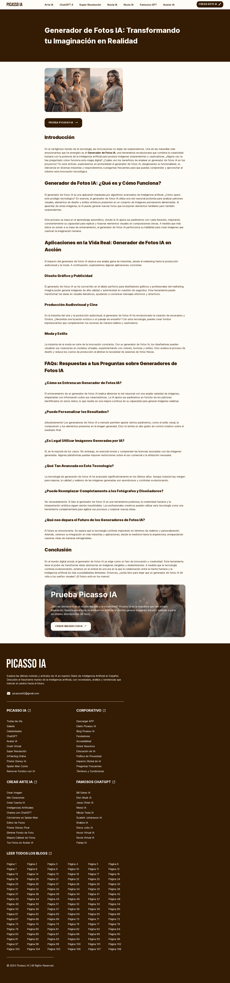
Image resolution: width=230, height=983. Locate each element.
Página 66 (114, 914)
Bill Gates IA (83, 792)
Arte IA (49, 4)
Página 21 (53, 879)
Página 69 (53, 919)
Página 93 (53, 939)
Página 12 (114, 869)
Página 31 (12, 889)
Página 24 (114, 879)
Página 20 (33, 879)
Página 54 (114, 904)
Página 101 (94, 944)
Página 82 (73, 929)
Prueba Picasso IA (61, 122)
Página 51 (53, 904)
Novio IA (129, 4)
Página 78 (114, 924)
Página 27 (53, 884)
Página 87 (53, 934)
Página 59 (94, 909)
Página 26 (33, 884)
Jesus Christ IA (84, 802)
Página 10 (73, 869)
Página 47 (94, 899)
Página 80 (33, 929)
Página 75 (53, 924)
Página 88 (73, 934)
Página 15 (53, 874)
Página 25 (12, 884)
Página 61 (12, 914)
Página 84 (114, 929)
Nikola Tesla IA (85, 812)
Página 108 (114, 949)
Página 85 (12, 934)
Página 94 (74, 939)
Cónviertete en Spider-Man (22, 817)
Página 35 (94, 889)
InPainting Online (16, 756)
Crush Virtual (14, 746)
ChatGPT (12, 736)
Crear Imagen (14, 792)
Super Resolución (90, 4)
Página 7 (12, 869)
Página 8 (32, 869)
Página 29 (94, 884)
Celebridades (14, 731)
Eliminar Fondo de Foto (20, 832)
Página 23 (94, 879)
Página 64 (74, 914)
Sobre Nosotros (85, 746)
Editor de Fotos (16, 822)
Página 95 (94, 939)
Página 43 (13, 899)
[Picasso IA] (14, 4)
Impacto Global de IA (88, 761)
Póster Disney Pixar (18, 827)
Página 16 (73, 874)
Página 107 (94, 949)
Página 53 (94, 904)
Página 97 (12, 944)
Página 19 (12, 879)
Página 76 (73, 924)
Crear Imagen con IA (69, 626)
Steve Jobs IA (84, 827)
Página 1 (11, 864)
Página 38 (33, 894)
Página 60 (114, 909)
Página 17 (93, 874)
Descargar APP (85, 721)
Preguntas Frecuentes (89, 766)
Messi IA (81, 807)
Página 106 (74, 949)
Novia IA (112, 4)
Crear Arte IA (208, 4)
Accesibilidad (83, 741)
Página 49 (13, 904)
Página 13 (12, 874)
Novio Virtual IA (85, 832)
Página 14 (32, 874)
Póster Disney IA (16, 761)
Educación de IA (85, 751)
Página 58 (73, 909)
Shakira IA (82, 822)
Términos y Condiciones (90, 771)
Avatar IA (169, 4)
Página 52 (73, 904)
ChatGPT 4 (66, 4)
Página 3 (52, 864)
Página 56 (33, 909)
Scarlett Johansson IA (89, 817)
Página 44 (33, 899)
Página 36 (114, 889)
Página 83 (94, 929)
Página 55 (12, 909)
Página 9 (52, 869)
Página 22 (73, 879)
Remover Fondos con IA (21, 771)
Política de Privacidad (89, 756)
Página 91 (12, 939)
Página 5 (93, 864)
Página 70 (73, 919)
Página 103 (13, 949)
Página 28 (73, 884)
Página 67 (12, 919)
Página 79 (12, 929)
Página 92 (33, 939)
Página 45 (53, 899)
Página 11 (93, 869)
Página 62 (33, 914)
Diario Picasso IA (86, 726)
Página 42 (114, 894)
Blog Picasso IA (85, 731)
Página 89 (94, 934)
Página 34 (74, 889)
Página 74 (33, 924)
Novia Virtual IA (85, 837)
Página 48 (114, 899)
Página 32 (33, 889)
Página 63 (53, 914)
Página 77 (94, 924)
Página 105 (53, 949)
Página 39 (53, 894)
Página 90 (114, 934)
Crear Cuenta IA (16, 802)
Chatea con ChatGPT (19, 812)
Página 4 (73, 864)
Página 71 (93, 919)
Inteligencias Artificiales (20, 807)
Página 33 (53, 889)
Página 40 (74, 894)
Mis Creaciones (15, 797)
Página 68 (33, 919)
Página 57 (53, 909)
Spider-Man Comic (17, 766)
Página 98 (33, 944)
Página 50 (33, 904)
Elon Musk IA (84, 797)
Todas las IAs (14, 721)
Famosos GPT (148, 4)
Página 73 (12, 924)
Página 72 (114, 919)
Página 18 (114, 874)
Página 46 (74, 899)
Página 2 (32, 864)
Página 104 (33, 949)
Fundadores (83, 736)
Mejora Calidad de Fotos (21, 837)
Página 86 (33, 934)
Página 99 (53, 944)
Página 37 (12, 894)
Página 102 (114, 944)
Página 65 (94, 914)
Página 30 (114, 884)
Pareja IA (81, 842)
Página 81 (53, 929)
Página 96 (114, 939)
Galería (11, 726)
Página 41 (94, 894)
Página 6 (113, 864)
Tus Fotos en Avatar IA (20, 842)
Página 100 (74, 944)
